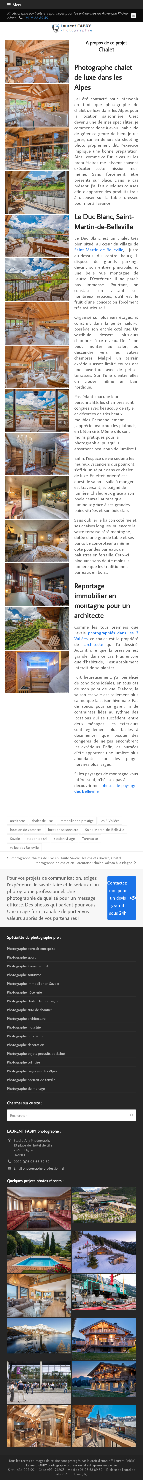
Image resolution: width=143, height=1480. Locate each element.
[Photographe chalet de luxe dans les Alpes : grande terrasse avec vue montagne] (37, 235)
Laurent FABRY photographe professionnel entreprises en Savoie (71, 1465)
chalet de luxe (42, 820)
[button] (14, 4)
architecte (17, 820)
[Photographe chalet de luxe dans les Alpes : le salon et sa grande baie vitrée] (37, 366)
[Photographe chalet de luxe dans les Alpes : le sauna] (37, 671)
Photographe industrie (24, 1027)
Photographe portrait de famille (31, 1079)
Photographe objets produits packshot (36, 1053)
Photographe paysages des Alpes (32, 1070)
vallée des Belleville (24, 847)
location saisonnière (63, 829)
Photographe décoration (25, 1044)
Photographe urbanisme (25, 1035)
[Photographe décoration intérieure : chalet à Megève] (39, 1207)
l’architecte (92, 644)
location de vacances (25, 829)
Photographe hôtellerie (24, 992)
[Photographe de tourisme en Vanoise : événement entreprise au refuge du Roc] (104, 1204)
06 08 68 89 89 (36, 18)
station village (64, 838)
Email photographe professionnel (39, 1168)
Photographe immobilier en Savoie (33, 983)
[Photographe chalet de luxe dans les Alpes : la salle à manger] (37, 61)
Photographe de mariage (26, 1088)
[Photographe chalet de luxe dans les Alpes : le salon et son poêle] (37, 322)
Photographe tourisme (24, 974)
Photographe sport (21, 957)
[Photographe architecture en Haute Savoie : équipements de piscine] (39, 1251)
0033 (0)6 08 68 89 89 (32, 1161)
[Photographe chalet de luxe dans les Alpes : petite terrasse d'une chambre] (37, 279)
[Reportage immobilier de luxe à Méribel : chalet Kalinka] (39, 1425)
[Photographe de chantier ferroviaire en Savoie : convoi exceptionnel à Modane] (104, 1291)
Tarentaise (90, 838)
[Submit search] (131, 1115)
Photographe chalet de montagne (32, 1000)
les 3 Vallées (110, 820)
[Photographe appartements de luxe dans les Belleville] (104, 1425)
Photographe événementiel (27, 965)
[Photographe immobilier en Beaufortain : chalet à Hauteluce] (39, 1294)
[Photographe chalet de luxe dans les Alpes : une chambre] (37, 496)
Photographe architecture (26, 1018)
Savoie (15, 838)
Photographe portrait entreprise (31, 948)
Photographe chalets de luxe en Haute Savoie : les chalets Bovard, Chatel (64, 857)
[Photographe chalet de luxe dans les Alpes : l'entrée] (37, 453)
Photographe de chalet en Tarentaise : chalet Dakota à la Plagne (83, 862)
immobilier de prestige (77, 820)
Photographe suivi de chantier (29, 1009)
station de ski (37, 838)
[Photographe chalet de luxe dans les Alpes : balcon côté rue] (37, 148)
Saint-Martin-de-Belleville (98, 249)
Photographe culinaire (23, 1062)
